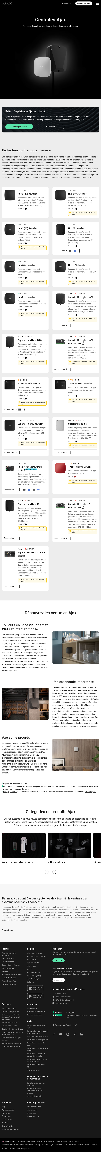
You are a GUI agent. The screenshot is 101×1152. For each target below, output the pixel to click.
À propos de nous (8, 1110)
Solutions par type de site (10, 1012)
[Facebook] (53, 1034)
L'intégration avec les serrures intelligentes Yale (12, 1033)
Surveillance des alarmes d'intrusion (36, 1084)
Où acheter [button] (50, 127)
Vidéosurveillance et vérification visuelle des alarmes (35, 1091)
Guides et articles (33, 1008)
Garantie (94, 1145)
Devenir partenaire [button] (19, 127)
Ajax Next (5, 1123)
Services (5, 971)
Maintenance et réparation (36, 1012)
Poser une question (62, 1003)
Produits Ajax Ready (9, 978)
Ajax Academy (32, 1110)
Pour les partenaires (34, 1107)
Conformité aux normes (35, 1015)
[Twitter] (74, 1034)
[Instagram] (67, 1034)
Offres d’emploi (7, 1120)
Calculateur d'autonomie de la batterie (37, 1050)
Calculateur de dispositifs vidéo (36, 1044)
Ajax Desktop (31, 959)
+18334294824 (60, 994)
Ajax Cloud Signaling (34, 976)
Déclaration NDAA (75, 1141)
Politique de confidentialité (26, 1141)
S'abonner (58, 960)
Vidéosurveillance (8, 958)
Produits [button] (65, 3)
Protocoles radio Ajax (9, 984)
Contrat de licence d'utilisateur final (77, 1145)
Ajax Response (32, 966)
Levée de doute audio (34, 1096)
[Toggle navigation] (97, 3)
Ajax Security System (34, 953)
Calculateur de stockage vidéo (37, 1040)
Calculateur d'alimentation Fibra (36, 1066)
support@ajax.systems (63, 997)
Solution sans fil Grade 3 (10, 1023)
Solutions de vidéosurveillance (12, 1029)
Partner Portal (31, 1113)
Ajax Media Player (33, 979)
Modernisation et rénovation (11, 1043)
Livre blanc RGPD (61, 1141)
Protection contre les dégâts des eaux (11, 1039)
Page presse (6, 1113)
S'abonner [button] (58, 980)
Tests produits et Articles (10, 1129)
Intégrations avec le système (12, 975)
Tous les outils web (33, 1070)
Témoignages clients (9, 1008)
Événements (6, 1116)
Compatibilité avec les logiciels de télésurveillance (37, 1032)
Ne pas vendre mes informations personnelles (18, 1145)
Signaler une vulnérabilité (45, 1141)
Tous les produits (8, 968)
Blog (3, 1107)
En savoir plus (7, 930)
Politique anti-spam (42, 1145)
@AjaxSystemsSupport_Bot (64, 1000)
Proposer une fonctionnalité (66, 1025)
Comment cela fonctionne (11, 1046)
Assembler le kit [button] (83, 3)
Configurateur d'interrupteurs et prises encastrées (38, 1060)
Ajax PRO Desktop (33, 963)
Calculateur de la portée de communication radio (36, 1055)
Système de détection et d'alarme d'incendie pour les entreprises (11, 1017)
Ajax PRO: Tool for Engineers (37, 956)
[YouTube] (60, 1034)
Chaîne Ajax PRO (7, 1126)
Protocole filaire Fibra (9, 981)
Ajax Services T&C (56, 1145)
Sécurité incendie (8, 962)
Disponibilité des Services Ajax (37, 1036)
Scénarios (30, 982)
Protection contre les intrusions (9, 954)
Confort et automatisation (11, 965)
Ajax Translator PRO (34, 972)
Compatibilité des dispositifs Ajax (37, 1027)
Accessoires (59, 251)
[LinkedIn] (81, 1034)
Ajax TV (29, 969)
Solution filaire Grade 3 (9, 1026)
